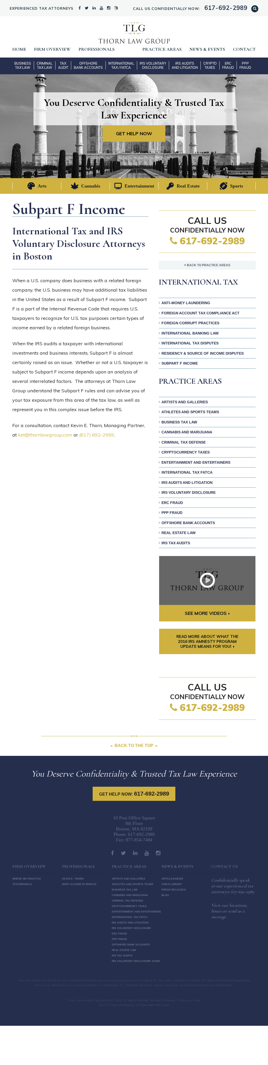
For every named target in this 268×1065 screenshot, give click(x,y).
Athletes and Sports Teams (190, 412)
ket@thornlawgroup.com (45, 435)
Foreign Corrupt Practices (190, 323)
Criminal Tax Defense (183, 442)
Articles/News (172, 878)
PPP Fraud (245, 65)
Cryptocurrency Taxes (185, 452)
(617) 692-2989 (96, 435)
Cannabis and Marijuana (186, 432)
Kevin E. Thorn (72, 878)
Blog (165, 895)
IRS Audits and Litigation (185, 65)
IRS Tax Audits (175, 543)
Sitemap (155, 1000)
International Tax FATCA (187, 472)
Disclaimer (169, 1000)
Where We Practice (26, 878)
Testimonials (22, 884)
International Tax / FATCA (121, 65)
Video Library (171, 884)
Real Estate (188, 186)
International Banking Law (190, 333)
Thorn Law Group (134, 33)
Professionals (97, 49)
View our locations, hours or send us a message (229, 911)
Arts (42, 186)
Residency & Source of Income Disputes (202, 353)
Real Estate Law (178, 533)
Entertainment (139, 186)
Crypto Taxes (210, 65)
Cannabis (90, 186)
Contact (244, 49)
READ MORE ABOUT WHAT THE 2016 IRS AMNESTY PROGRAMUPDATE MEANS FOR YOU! (207, 641)
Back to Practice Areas (208, 265)
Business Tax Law (22, 65)
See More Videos (206, 613)
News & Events (207, 49)
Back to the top (134, 745)
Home (19, 49)
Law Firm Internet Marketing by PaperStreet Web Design (134, 1005)
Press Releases (173, 889)
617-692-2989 (211, 241)
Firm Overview (52, 49)
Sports (236, 186)
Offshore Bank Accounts (88, 65)
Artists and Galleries (184, 402)
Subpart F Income (179, 363)
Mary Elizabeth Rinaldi (79, 884)
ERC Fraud (228, 65)
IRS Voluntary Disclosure (153, 65)
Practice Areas (162, 49)
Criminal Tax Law (45, 65)
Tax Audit (63, 65)
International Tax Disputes (190, 343)
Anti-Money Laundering (185, 303)
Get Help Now (134, 134)
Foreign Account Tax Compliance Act (200, 313)
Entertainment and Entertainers (195, 462)
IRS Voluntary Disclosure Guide (136, 961)
